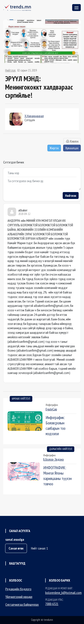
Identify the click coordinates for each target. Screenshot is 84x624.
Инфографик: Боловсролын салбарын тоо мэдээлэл (55, 425)
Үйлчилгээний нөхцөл (18, 597)
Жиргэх (54, 148)
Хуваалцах (72, 148)
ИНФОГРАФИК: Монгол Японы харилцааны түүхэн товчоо (57, 475)
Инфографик (52, 405)
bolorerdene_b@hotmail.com (63, 592)
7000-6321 (51, 604)
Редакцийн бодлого (18, 589)
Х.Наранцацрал (34, 116)
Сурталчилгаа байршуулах (22, 604)
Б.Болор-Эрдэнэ (53, 459)
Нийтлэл (10, 70)
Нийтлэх (70, 195)
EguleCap (51, 409)
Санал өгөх (16, 548)
